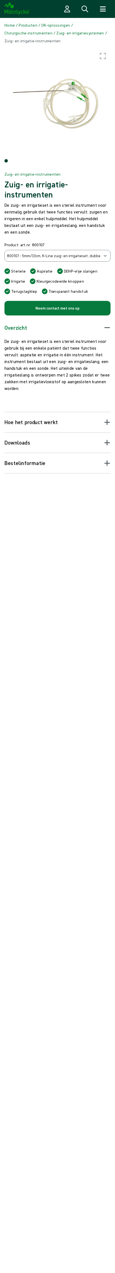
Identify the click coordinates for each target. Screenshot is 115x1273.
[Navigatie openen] (103, 9)
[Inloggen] (67, 9)
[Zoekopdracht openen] (85, 9)
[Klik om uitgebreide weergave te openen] (57, 101)
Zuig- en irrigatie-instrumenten (32, 174)
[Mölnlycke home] (17, 9)
